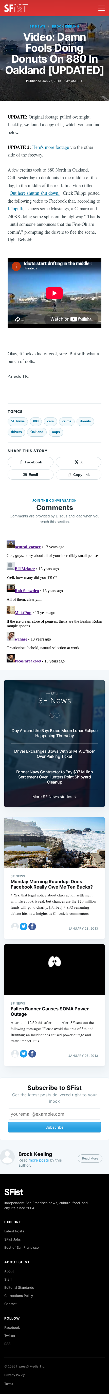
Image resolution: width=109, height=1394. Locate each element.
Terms (8, 1384)
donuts (85, 421)
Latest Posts (14, 1231)
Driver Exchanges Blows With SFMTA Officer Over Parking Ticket (54, 754)
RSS (7, 1344)
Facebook (12, 1327)
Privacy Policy (14, 1375)
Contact (10, 1304)
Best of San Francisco (21, 1247)
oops (56, 432)
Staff (8, 1279)
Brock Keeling (65, 26)
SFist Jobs (12, 1239)
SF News (37, 26)
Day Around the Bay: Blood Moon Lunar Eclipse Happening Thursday (54, 733)
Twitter (9, 1336)
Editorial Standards (19, 1287)
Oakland (36, 432)
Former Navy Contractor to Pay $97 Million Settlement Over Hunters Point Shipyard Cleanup (54, 777)
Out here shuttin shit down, (35, 193)
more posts (39, 1160)
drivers (16, 432)
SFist (13, 1192)
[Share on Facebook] (32, 926)
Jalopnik (15, 208)
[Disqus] (54, 602)
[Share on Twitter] (23, 926)
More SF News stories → (54, 796)
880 (36, 421)
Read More (90, 1158)
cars (50, 421)
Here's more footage (50, 147)
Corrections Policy (18, 1296)
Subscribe (54, 1127)
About (9, 1271)
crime (66, 421)
